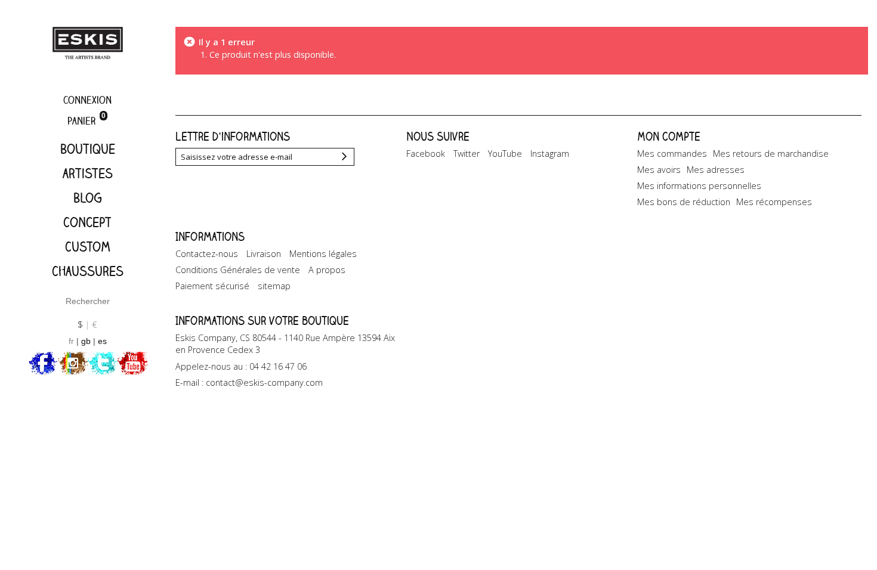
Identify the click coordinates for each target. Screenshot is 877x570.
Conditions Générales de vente (237, 269)
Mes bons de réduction (683, 201)
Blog (87, 197)
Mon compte (668, 136)
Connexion (87, 100)
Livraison (263, 253)
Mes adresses (716, 169)
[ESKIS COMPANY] (88, 42)
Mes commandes (672, 153)
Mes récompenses (774, 201)
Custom (87, 246)
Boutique (87, 148)
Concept (87, 222)
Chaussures (87, 271)
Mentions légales (323, 253)
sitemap (274, 286)
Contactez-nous (206, 253)
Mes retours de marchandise (771, 153)
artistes (88, 173)
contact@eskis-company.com (264, 382)
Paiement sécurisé (212, 286)
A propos (326, 269)
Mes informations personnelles (699, 185)
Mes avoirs (659, 169)
